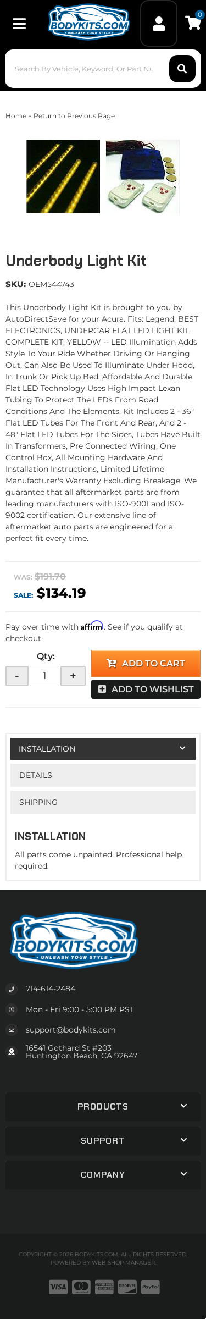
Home (15, 116)
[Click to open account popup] (158, 23)
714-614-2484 (50, 989)
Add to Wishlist (153, 689)
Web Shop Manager (123, 1262)
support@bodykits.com (71, 1030)
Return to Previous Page (74, 116)
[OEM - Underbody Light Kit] (103, 176)
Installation (47, 749)
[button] (103, 68)
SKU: (15, 284)
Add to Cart (153, 663)
